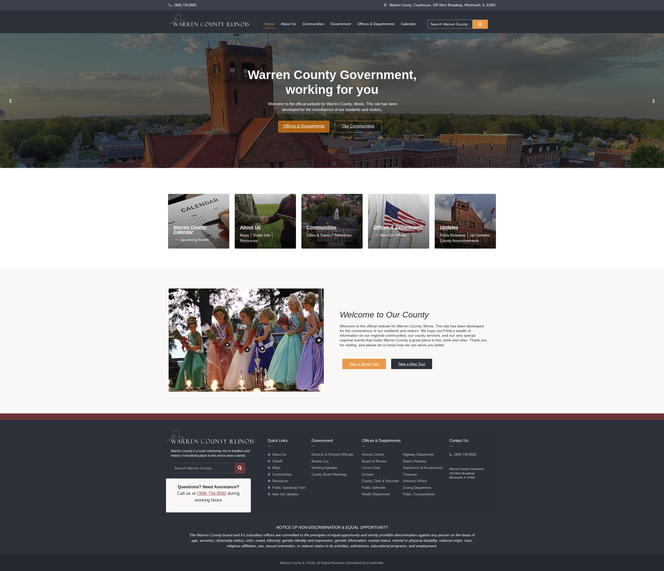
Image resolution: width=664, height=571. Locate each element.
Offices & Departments (376, 24)
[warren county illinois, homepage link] (209, 20)
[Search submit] (480, 24)
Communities (313, 24)
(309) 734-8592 (211, 493)
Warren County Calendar (190, 230)
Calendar (408, 24)
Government (340, 24)
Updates (449, 227)
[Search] (240, 468)
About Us (288, 24)
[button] (10, 100)
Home (269, 24)
